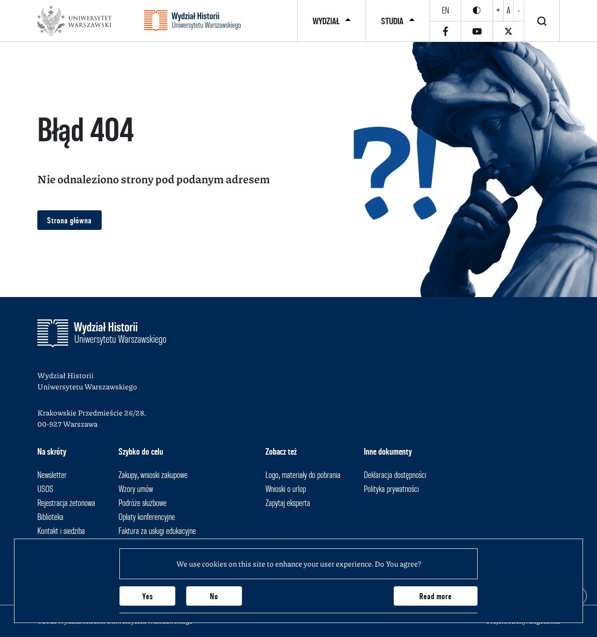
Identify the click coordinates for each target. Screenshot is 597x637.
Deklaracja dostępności (395, 474)
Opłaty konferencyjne (146, 516)
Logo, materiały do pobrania (302, 474)
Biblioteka (50, 516)
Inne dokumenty (388, 451)
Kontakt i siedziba (61, 530)
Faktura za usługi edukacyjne (157, 530)
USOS (45, 488)
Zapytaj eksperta (287, 502)
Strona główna (69, 220)
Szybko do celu (140, 451)
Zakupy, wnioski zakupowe (152, 474)
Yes (147, 596)
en (445, 10)
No (214, 596)
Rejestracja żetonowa (66, 502)
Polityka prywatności (391, 488)
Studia (392, 21)
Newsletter (52, 474)
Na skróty (51, 451)
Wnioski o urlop (285, 488)
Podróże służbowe (142, 502)
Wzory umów (135, 488)
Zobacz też (281, 451)
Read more (435, 596)
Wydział (326, 21)
